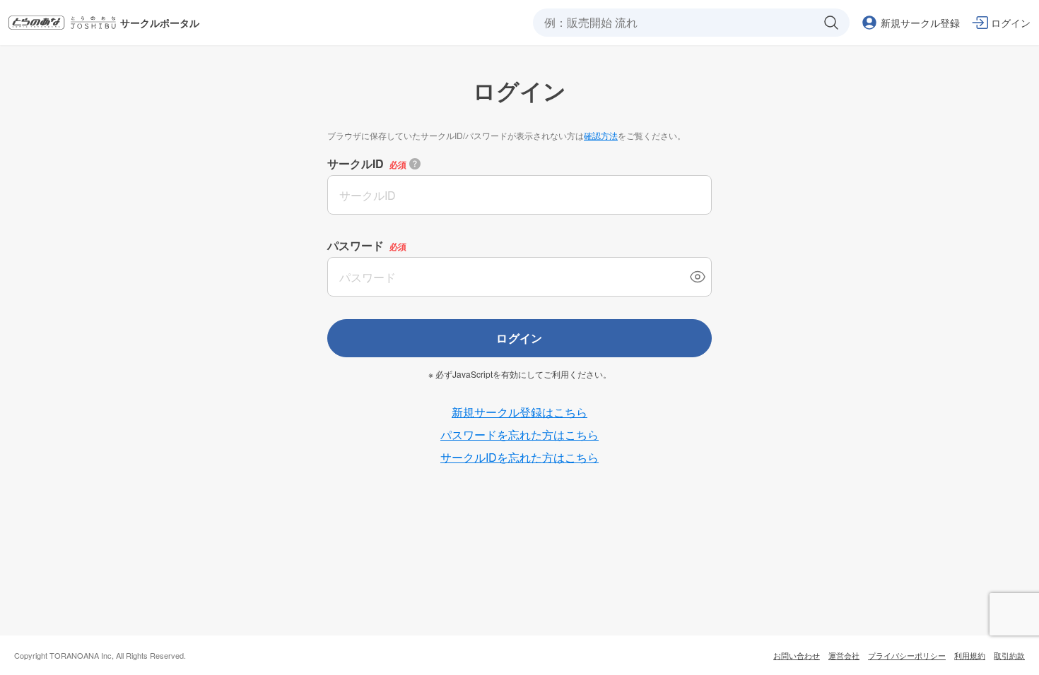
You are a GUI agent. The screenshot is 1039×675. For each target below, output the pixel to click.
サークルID (355, 163)
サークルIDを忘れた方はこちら (519, 457)
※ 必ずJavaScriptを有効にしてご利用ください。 (519, 374)
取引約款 (1009, 655)
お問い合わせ (796, 655)
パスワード (355, 245)
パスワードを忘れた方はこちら (519, 434)
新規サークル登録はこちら (519, 412)
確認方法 (601, 135)
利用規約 (969, 655)
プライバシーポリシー (907, 655)
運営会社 (843, 655)
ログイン (519, 338)
